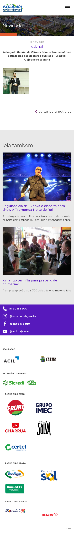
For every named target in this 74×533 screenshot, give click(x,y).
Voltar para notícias (55, 111)
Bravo (68, 529)
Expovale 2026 (13, 7)
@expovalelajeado (22, 316)
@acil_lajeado (19, 331)
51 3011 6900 (18, 308)
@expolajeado (19, 323)
